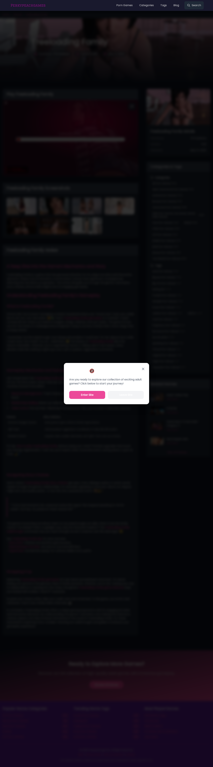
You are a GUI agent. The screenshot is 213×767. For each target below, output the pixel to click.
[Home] (28, 5)
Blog (176, 5)
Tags (163, 5)
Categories (146, 5)
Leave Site (125, 395)
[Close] (143, 369)
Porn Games (124, 5)
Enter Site (87, 395)
